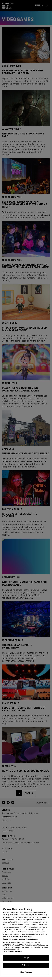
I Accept (26, 958)
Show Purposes (26, 972)
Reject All (26, 965)
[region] (26, 939)
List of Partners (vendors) (12, 951)
